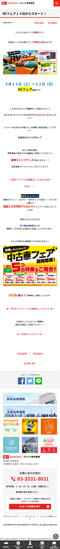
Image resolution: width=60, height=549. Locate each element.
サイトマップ (30, 516)
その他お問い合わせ (54, 547)
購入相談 (30, 547)
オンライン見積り (18, 547)
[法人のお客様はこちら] (30, 445)
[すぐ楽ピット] (11, 426)
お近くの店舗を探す (29, 506)
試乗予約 (6, 547)
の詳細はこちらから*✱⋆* (30, 308)
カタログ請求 (42, 547)
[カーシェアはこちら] (49, 445)
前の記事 (40, 23)
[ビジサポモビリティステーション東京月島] (49, 426)
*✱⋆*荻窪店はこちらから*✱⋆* (30, 334)
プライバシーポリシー (11, 516)
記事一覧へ (31, 363)
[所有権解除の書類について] (11, 445)
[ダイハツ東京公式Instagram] (30, 426)
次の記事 (51, 23)
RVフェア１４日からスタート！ (25, 13)
